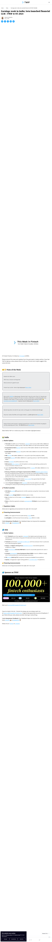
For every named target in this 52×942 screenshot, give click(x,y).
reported (27, 443)
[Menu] (49, 2)
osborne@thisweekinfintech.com (13, 613)
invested (33, 468)
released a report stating (41, 471)
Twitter (11, 623)
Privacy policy (9, 935)
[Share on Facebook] (5, 21)
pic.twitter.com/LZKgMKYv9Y (10, 401)
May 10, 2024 (36, 401)
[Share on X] (8, 21)
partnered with (28, 501)
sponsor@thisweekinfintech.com (17, 605)
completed (11, 461)
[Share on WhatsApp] (13, 21)
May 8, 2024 (28, 387)
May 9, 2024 (40, 414)
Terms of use (17, 935)
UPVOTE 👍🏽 (8, 523)
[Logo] (26, 2)
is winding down (33, 559)
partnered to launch (28, 545)
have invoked (28, 479)
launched (24, 482)
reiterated (25, 536)
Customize (13, 939)
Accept (5, 939)
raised (29, 515)
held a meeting (15, 464)
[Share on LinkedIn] (11, 21)
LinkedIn (17, 623)
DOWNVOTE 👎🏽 (17, 523)
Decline (21, 939)
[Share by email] (2, 21)
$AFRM (11, 396)
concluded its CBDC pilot (23, 541)
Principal (21, 356)
